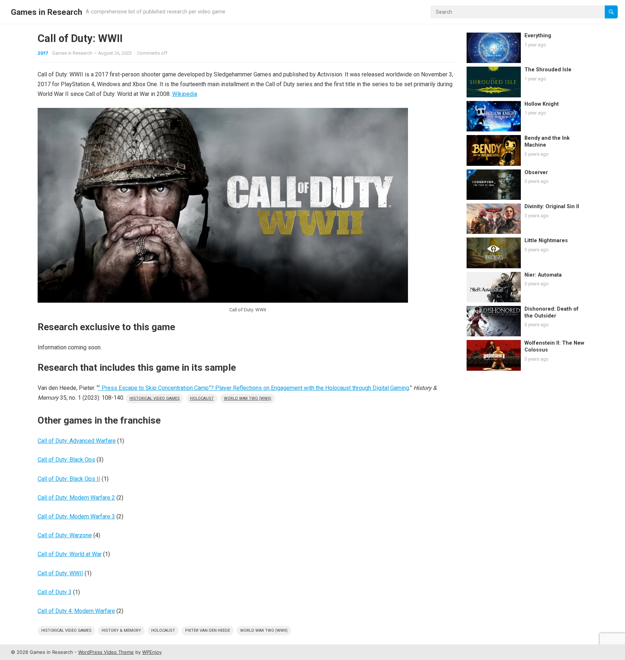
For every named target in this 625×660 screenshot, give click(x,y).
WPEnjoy (152, 652)
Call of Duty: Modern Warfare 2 (76, 497)
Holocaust (202, 398)
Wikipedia (184, 94)
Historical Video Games (154, 398)
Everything (537, 36)
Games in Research (46, 12)
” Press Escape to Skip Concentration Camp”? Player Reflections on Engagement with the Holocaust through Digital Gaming (253, 387)
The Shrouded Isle (547, 70)
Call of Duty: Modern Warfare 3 (76, 516)
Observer (536, 172)
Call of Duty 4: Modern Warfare (76, 611)
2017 (43, 53)
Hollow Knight (541, 104)
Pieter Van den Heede (207, 630)
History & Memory (121, 630)
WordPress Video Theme (106, 652)
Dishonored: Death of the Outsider (551, 312)
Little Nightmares (546, 240)
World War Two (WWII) (247, 398)
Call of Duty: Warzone (65, 535)
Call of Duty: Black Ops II (69, 478)
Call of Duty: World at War (70, 554)
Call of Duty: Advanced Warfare (77, 440)
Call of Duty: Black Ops (66, 459)
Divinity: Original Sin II (551, 206)
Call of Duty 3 (55, 592)
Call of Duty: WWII (60, 573)
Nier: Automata (543, 275)
